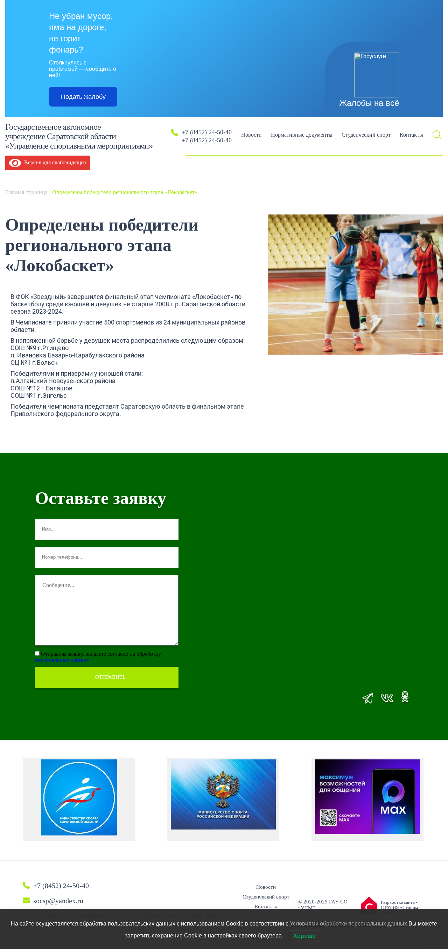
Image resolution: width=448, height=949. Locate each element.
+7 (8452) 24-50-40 (207, 132)
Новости (251, 135)
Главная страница (26, 192)
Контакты (411, 135)
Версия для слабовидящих (54, 162)
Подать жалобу (83, 96)
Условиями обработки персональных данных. (349, 924)
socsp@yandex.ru (58, 900)
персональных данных (62, 660)
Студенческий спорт (366, 135)
